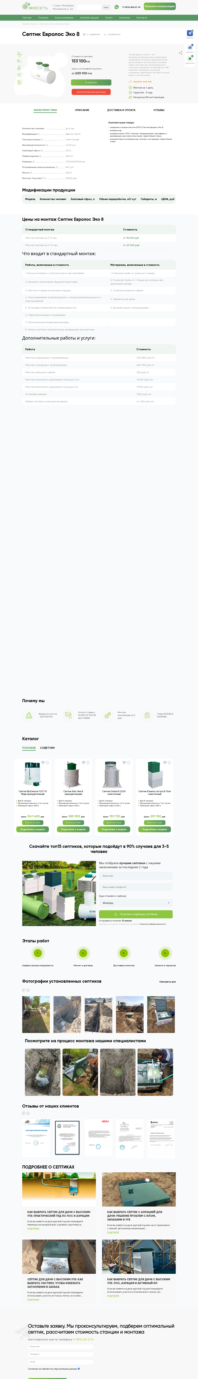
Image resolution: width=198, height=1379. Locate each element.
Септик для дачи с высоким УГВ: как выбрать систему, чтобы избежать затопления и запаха (55, 1283)
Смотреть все (167, 981)
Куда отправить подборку (112, 895)
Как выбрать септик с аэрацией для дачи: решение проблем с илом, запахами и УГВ (134, 1215)
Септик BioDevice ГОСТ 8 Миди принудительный (33, 792)
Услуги (108, 17)
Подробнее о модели (32, 829)
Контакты (141, 17)
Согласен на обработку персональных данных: (52, 1369)
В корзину (91, 82)
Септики (27, 17)
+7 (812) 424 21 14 (83, 1339)
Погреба (43, 17)
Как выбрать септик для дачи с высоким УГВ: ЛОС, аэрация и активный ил (138, 1281)
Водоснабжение (64, 17)
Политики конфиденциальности (153, 924)
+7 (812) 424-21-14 (131, 7)
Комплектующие (89, 17)
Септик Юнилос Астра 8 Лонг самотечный (154, 792)
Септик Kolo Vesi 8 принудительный (73, 792)
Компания (124, 17)
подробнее (33, 1229)
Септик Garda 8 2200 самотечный (114, 792)
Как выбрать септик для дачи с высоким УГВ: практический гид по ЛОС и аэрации (58, 1214)
